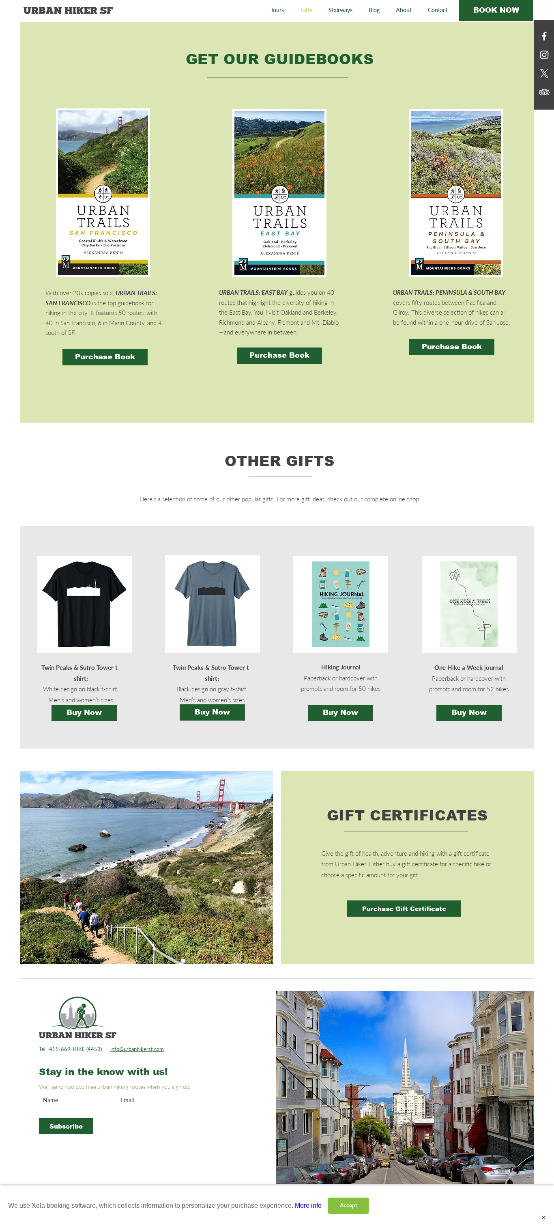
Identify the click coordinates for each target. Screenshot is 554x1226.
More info (308, 1205)
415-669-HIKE (67, 1049)
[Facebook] (544, 36)
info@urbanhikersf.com (137, 1049)
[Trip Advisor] (544, 92)
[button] (277, 10)
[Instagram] (544, 54)
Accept (348, 1205)
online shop (404, 499)
